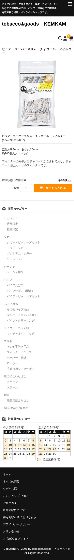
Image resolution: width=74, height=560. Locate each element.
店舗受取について (14, 510)
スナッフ (12, 381)
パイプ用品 (11, 303)
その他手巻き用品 (18, 346)
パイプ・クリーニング (21, 320)
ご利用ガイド (11, 503)
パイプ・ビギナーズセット (23, 296)
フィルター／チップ (19, 352)
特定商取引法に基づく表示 (19, 517)
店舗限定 (12, 223)
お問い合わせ (11, 531)
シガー (8, 236)
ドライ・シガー (16, 247)
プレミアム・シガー (19, 253)
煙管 (6, 395)
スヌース (12, 387)
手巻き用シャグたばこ (21, 368)
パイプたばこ (15, 285)
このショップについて (17, 495)
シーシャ (9, 266)
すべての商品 (11, 481)
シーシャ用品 (15, 272)
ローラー (12, 363)
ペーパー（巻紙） (18, 357)
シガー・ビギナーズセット (23, 242)
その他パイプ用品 (18, 309)
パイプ (8, 279)
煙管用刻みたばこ (18, 400)
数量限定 (12, 229)
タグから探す (11, 488)
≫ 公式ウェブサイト (16, 538)
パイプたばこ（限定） (21, 290)
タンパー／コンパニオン (22, 314)
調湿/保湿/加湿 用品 (16, 408)
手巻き (8, 341)
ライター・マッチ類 (16, 328)
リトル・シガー (16, 259)
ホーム (7, 474)
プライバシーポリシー (17, 524)
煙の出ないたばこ (15, 376)
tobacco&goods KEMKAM (34, 24)
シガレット (11, 218)
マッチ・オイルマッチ (21, 333)
